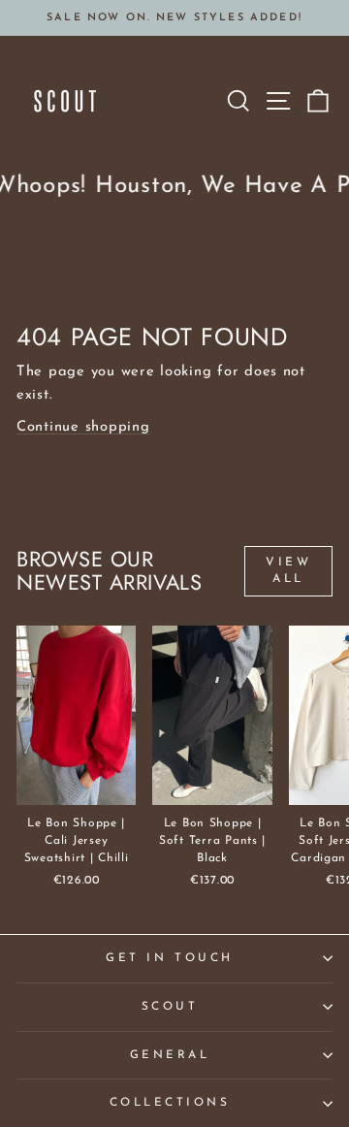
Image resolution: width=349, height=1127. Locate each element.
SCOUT (170, 1007)
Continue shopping (83, 427)
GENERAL (170, 1055)
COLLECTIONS (170, 1103)
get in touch (169, 958)
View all (288, 571)
